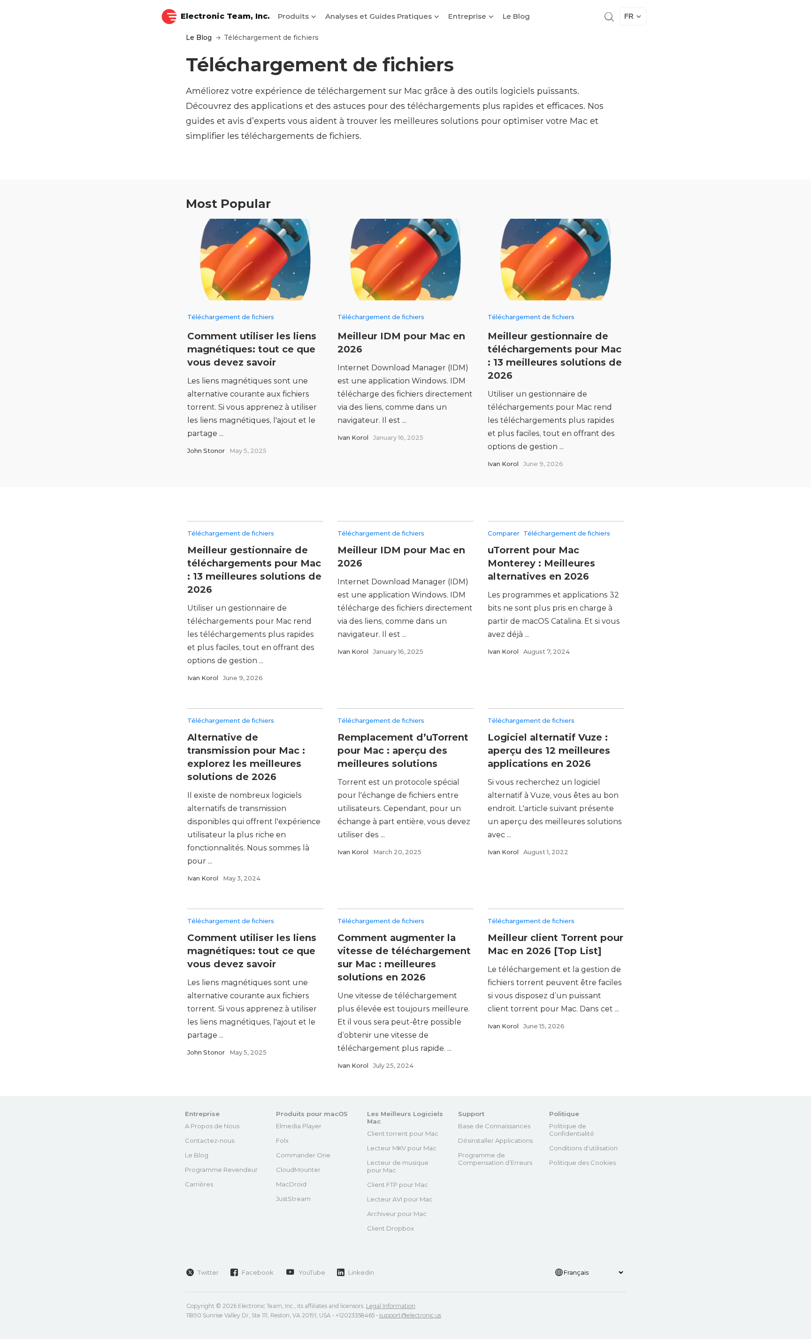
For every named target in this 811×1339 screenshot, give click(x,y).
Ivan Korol (352, 437)
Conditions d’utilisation (583, 1148)
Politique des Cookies (582, 1162)
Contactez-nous (209, 1140)
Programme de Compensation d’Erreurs (495, 1158)
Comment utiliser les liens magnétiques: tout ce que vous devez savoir (251, 349)
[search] (608, 16)
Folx (282, 1140)
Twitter (208, 1272)
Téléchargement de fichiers (230, 317)
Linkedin (361, 1272)
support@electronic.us (410, 1315)
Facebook (258, 1272)
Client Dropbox (390, 1228)
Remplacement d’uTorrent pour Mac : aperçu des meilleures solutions (402, 750)
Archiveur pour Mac (397, 1213)
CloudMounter (298, 1169)
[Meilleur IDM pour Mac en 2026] (405, 259)
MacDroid (291, 1184)
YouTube (311, 1272)
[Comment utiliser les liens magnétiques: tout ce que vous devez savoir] (255, 259)
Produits (294, 16)
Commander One (303, 1155)
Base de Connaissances (494, 1126)
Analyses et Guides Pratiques (379, 16)
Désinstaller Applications (495, 1140)
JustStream (293, 1198)
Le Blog (516, 16)
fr (629, 16)
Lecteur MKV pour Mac (401, 1148)
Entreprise (468, 16)
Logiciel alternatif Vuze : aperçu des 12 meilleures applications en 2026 (549, 750)
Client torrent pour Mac (402, 1133)
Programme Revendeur (221, 1169)
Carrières (199, 1184)
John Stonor (206, 450)
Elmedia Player (298, 1126)
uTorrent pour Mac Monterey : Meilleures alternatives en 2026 (541, 563)
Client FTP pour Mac (397, 1184)
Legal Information (390, 1305)
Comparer (504, 533)
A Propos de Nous (212, 1126)
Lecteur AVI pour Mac (400, 1199)
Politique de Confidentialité (571, 1129)
